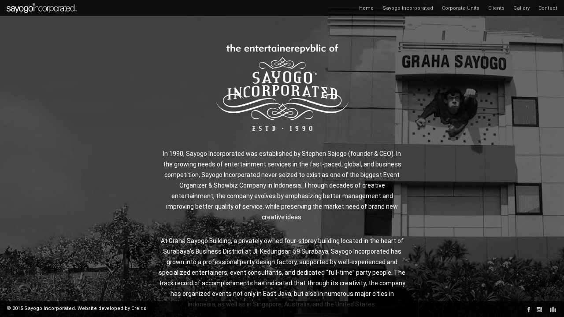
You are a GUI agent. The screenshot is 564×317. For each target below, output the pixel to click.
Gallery (521, 8)
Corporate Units (460, 8)
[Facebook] (528, 309)
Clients (496, 8)
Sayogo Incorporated (407, 8)
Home (366, 8)
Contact (547, 8)
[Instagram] (539, 309)
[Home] (42, 3)
